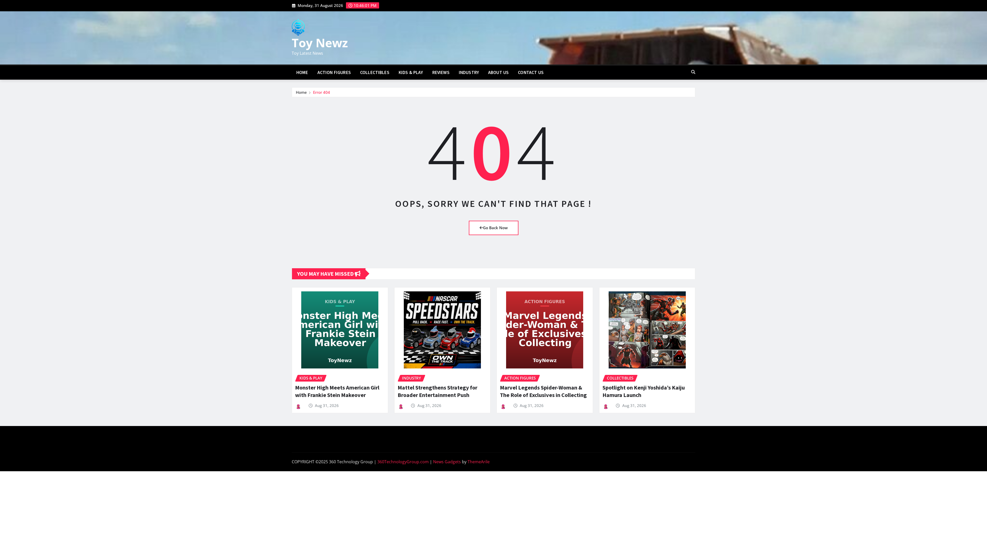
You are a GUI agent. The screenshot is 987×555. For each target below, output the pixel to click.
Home (302, 72)
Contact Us (531, 72)
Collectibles (374, 72)
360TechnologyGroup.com (403, 462)
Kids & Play (411, 72)
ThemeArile (479, 462)
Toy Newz (320, 43)
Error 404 (321, 92)
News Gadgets (447, 462)
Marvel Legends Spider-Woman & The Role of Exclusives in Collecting (543, 391)
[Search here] (693, 72)
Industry (469, 72)
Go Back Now (495, 227)
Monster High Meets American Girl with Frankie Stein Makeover (337, 391)
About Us (498, 72)
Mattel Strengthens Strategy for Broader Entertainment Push (437, 391)
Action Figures (334, 72)
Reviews (441, 72)
